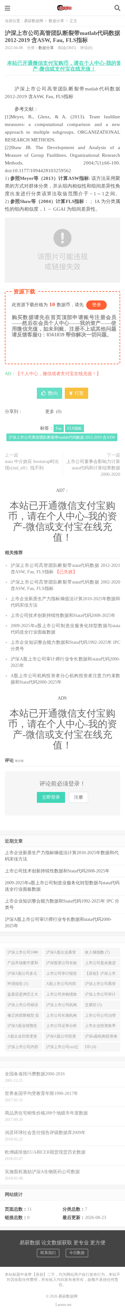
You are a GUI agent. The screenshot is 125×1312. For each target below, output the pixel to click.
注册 (78, 797)
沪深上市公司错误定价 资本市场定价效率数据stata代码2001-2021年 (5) (23, 1006)
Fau (59, 428)
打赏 (78, 393)
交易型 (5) (93, 1005)
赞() (53, 393)
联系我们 (48, 1252)
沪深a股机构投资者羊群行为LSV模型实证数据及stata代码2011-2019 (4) (101, 1037)
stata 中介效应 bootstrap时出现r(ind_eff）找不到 (32, 464)
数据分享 (56, 21)
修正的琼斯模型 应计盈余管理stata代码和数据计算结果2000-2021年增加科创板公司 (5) (23, 1016)
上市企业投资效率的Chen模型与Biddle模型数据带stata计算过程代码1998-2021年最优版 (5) (101, 1026)
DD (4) (90, 1047)
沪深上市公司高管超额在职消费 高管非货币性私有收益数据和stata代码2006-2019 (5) (101, 984)
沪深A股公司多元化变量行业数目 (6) (23, 974)
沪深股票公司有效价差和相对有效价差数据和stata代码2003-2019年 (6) (61, 964)
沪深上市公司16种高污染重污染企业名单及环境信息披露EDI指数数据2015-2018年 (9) (22, 953)
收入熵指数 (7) (97, 952)
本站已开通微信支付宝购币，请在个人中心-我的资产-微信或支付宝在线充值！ (64, 65)
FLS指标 (74, 428)
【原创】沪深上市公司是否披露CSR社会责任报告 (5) (100, 974)
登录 (96, 304)
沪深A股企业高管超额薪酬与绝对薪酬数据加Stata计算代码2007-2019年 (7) (61, 953)
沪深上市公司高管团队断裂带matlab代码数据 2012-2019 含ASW (62, 437)
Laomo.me (63, 1304)
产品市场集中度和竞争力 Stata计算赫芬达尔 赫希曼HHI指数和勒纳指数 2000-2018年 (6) (23, 964)
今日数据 (77, 1252)
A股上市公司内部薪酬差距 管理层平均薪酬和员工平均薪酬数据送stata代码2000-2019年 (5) (62, 984)
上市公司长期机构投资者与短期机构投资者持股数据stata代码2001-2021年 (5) (61, 1016)
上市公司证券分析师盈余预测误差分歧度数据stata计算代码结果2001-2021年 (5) (62, 1026)
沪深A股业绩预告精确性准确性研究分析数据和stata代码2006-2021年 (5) (22, 1026)
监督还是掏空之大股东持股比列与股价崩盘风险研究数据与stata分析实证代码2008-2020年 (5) (22, 995)
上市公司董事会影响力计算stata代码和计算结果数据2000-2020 (93, 468)
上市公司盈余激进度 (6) (100, 964)
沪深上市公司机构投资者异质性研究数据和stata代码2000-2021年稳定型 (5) (62, 1006)
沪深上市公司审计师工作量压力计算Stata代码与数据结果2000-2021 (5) (100, 995)
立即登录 (51, 797)
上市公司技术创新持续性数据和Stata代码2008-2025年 (63, 615)
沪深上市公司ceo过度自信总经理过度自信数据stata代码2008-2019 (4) (62, 1048)
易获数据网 (62, 8)
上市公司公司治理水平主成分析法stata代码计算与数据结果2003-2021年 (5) (101, 1016)
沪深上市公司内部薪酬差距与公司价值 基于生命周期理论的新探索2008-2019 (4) (23, 1048)
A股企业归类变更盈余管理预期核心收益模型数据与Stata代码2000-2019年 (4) (23, 1037)
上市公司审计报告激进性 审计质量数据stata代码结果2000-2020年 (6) (62, 974)
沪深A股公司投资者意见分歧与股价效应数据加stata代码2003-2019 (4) (61, 1037)
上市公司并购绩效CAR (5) (61, 995)
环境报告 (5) (17, 983)
